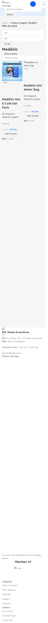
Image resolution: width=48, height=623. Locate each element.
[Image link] (23, 453)
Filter (7, 44)
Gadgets (5, 599)
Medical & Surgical (10, 585)
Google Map (7, 620)
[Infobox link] (23, 330)
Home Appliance (9, 590)
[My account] (33, 4)
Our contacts (7, 611)
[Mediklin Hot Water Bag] (34, 63)
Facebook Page (8, 615)
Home (5, 22)
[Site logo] (7, 3)
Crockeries (6, 603)
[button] (32, 116)
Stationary (6, 594)
